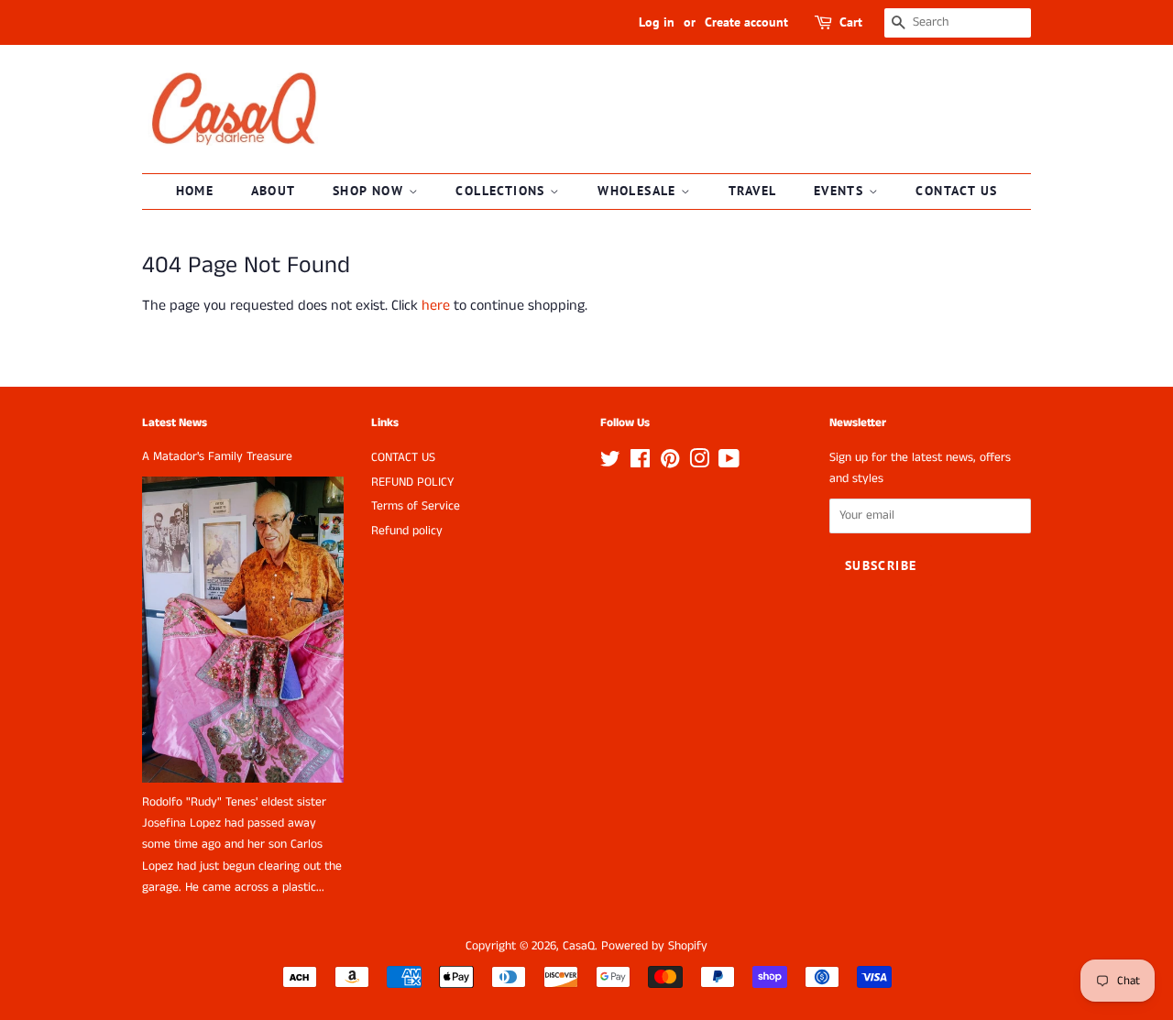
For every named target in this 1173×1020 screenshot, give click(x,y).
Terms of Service (415, 506)
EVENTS (841, 190)
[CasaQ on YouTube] (729, 463)
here (436, 305)
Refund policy (407, 531)
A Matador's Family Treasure (217, 457)
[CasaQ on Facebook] (640, 463)
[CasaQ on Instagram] (699, 463)
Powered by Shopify (654, 946)
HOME (195, 190)
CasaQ (579, 946)
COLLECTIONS (502, 190)
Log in (656, 22)
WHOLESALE (639, 190)
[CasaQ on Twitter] (610, 463)
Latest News (174, 423)
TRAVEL (752, 190)
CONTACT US (956, 190)
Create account (746, 22)
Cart (850, 22)
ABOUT (273, 190)
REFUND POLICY (412, 482)
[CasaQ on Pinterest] (670, 463)
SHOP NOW (371, 190)
